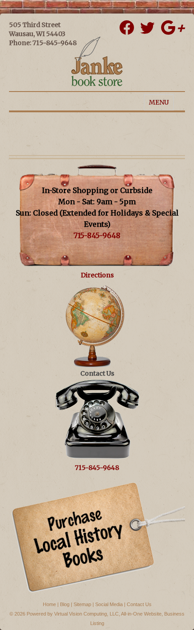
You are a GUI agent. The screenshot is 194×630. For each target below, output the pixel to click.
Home (49, 604)
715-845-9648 (97, 235)
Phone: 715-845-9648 (43, 43)
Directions (97, 275)
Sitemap (82, 604)
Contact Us (139, 604)
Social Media (109, 604)
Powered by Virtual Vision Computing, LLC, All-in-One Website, (95, 613)
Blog (64, 604)
